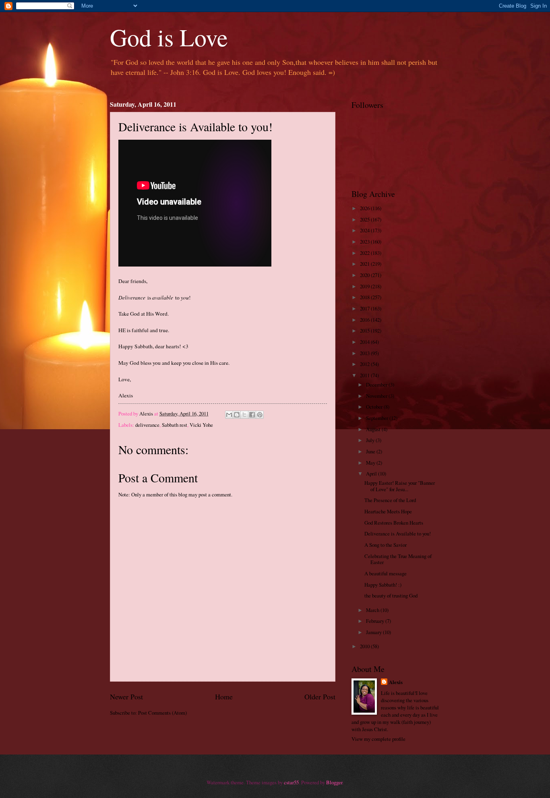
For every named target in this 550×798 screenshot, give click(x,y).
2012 (365, 364)
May (371, 462)
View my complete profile (378, 738)
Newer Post (126, 696)
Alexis (396, 682)
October (375, 406)
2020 (365, 275)
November (377, 395)
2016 (365, 319)
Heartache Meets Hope (388, 511)
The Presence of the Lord (390, 500)
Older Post (319, 696)
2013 (365, 353)
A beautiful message (385, 573)
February (375, 620)
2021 (365, 263)
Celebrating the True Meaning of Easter (398, 559)
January (374, 632)
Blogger (334, 782)
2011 (365, 375)
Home (224, 696)
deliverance (147, 424)
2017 (365, 308)
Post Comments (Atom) (162, 712)
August (374, 429)
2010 (365, 646)
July (371, 440)
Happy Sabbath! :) (382, 584)
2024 (365, 230)
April (372, 473)
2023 (365, 241)
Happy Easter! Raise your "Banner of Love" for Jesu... (399, 485)
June (371, 451)
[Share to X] (244, 415)
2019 (365, 286)
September (377, 418)
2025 (365, 219)
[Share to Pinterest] (260, 415)
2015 (365, 330)
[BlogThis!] (237, 415)
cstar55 (291, 782)
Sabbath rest (174, 424)
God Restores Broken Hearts (393, 522)
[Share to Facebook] (252, 415)
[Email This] (229, 415)
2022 (365, 252)
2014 (365, 341)
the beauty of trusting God (391, 595)
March (373, 610)
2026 (365, 208)
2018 (365, 297)
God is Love (169, 37)
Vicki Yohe (201, 424)
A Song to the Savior (385, 544)
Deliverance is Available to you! (397, 533)
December (377, 384)
